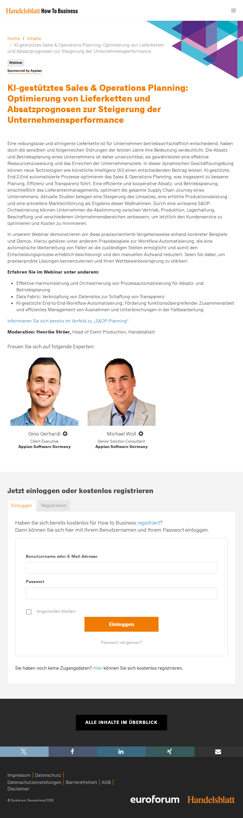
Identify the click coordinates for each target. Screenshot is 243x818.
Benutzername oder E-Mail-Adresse (61, 556)
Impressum (19, 775)
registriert (148, 522)
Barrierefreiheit (81, 782)
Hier (97, 668)
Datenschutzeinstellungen (34, 782)
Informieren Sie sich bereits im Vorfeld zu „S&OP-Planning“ (68, 321)
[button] (24, 751)
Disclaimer (18, 789)
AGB (106, 782)
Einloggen (21, 505)
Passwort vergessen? (121, 642)
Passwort (35, 581)
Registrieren (53, 505)
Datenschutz (48, 775)
